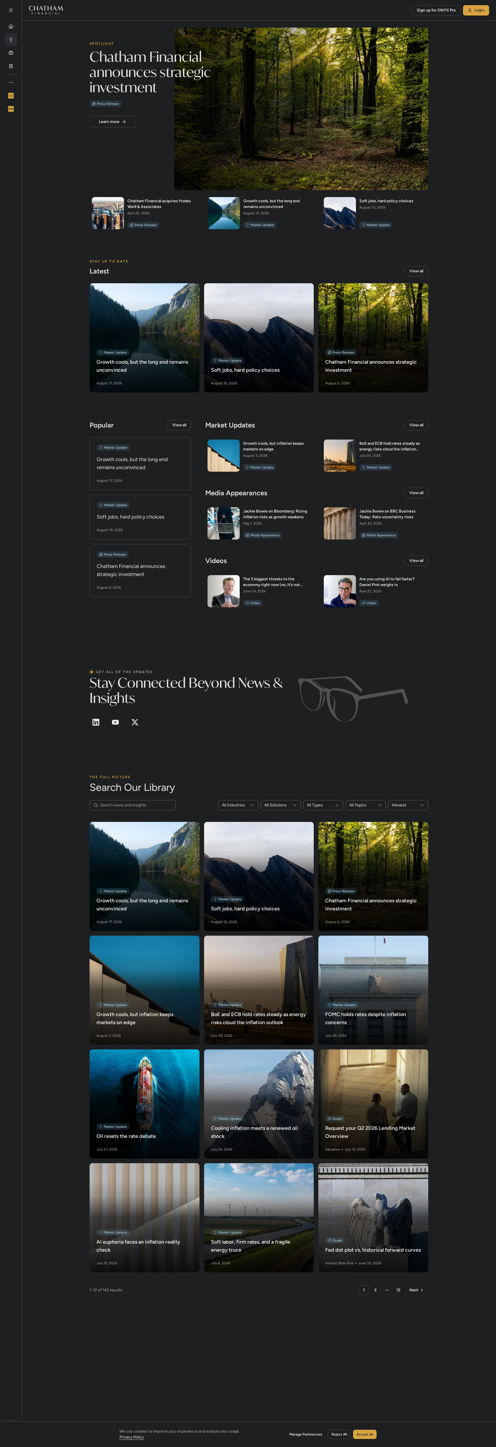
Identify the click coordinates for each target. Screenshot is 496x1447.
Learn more (109, 121)
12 (398, 1290)
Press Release (108, 104)
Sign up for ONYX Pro (436, 10)
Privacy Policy (131, 1437)
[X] (135, 722)
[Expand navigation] (11, 10)
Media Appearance (265, 535)
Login (479, 10)
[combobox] (238, 805)
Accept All (364, 1434)
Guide (337, 1119)
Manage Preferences (305, 1434)
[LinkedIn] (96, 722)
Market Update (262, 225)
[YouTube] (115, 722)
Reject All (339, 1434)
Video (255, 603)
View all (416, 271)
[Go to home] (46, 10)
